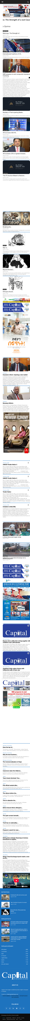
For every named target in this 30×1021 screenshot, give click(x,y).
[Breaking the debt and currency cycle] (16, 218)
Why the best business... (10, 754)
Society (4, 813)
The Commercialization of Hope (12, 762)
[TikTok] (20, 1008)
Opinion (4, 791)
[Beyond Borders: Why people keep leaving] (16, 261)
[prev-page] (4, 542)
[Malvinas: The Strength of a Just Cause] (16, 25)
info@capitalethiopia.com (12, 994)
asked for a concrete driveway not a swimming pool (14, 558)
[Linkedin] (13, 1008)
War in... (5, 248)
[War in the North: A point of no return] (16, 239)
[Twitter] (23, 1008)
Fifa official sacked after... (10, 785)
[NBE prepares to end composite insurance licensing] (16, 66)
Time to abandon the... (9, 800)
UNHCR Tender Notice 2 (10, 478)
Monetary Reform (8, 403)
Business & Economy (7, 745)
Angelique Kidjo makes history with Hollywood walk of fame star (13, 669)
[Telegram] (16, 1008)
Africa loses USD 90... (10, 133)
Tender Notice (7, 492)
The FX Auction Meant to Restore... (14, 175)
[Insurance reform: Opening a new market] (16, 364)
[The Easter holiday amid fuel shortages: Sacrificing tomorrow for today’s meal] (5, 924)
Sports (4, 769)
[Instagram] (10, 1008)
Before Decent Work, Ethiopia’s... (13, 807)
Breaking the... (7, 227)
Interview (5, 373)
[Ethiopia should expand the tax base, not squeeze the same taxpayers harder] (16, 283)
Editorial (4, 224)
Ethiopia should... (8, 291)
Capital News (5, 51)
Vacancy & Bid (6, 462)
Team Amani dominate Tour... (11, 778)
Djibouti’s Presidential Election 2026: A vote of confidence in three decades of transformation (19, 931)
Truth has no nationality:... (10, 823)
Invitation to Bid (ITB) (9, 506)
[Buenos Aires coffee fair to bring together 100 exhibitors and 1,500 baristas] (16, 630)
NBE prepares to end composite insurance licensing (16, 75)
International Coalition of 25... (12, 54)
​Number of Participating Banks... (13, 112)
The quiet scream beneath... (11, 815)
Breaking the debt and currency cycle (19, 895)
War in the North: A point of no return (19, 902)
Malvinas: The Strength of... (11, 33)
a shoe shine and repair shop (12, 537)
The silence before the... (10, 793)
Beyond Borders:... (8, 269)
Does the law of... (8, 747)
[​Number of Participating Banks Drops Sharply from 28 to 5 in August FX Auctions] (16, 104)
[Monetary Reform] (16, 393)
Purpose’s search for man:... (11, 830)
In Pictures (5, 535)
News (4, 71)
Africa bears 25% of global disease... (14, 153)
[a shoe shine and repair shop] (16, 529)
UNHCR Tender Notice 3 (10, 464)
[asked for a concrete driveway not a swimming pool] (16, 550)
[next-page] (6, 542)
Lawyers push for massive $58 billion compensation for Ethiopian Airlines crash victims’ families (19, 938)
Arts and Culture (6, 639)
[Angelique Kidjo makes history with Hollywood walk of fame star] (16, 658)
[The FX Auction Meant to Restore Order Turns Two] (16, 167)
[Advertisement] (15, 196)
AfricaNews (5, 836)
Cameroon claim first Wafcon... (12, 771)
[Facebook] (6, 1008)
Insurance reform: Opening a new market (15, 375)
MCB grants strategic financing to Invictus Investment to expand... (15, 838)
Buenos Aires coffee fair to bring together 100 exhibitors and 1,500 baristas (16, 641)
